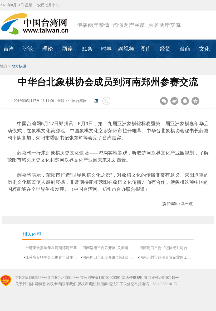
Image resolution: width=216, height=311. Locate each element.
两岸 (67, 49)
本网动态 (38, 284)
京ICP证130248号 (65, 278)
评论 (28, 49)
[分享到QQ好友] (185, 101)
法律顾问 (100, 284)
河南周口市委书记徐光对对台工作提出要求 (165, 248)
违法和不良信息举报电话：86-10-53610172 (143, 284)
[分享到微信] (164, 101)
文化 (204, 49)
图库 (145, 49)
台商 (185, 49)
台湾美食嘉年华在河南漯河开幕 (51, 248)
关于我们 (22, 284)
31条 (86, 49)
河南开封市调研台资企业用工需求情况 (165, 257)
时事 (106, 49)
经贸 (165, 49)
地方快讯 (19, 66)
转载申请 (53, 284)
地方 (3, 66)
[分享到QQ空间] (195, 101)
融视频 (126, 49)
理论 (47, 49)
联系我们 (69, 284)
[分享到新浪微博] (174, 101)
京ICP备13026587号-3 (32, 278)
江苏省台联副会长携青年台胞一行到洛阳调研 (51, 257)
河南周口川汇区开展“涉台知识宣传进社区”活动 (108, 257)
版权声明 (84, 284)
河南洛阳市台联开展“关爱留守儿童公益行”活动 (108, 248)
